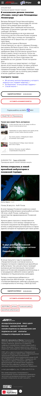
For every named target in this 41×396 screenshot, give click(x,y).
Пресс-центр (28, 323)
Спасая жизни (10, 86)
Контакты (22, 331)
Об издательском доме (11, 323)
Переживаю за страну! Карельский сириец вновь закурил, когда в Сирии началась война (23, 131)
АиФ (12, 202)
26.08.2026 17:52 (6, 160)
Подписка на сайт (9, 331)
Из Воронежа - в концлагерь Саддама (20, 84)
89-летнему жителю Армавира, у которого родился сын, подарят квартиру (21, 81)
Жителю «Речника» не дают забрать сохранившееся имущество (19, 149)
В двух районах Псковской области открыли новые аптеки (19, 246)
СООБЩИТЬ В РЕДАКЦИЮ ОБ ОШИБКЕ (16, 334)
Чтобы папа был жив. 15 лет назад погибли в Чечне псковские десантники (22, 125)
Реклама (5, 326)
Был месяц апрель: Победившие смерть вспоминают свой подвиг (21, 137)
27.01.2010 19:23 (6, 8)
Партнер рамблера (18, 386)
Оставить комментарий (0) (21, 298)
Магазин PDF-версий (18, 326)
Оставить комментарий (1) (20, 101)
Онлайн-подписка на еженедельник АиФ (19, 329)
